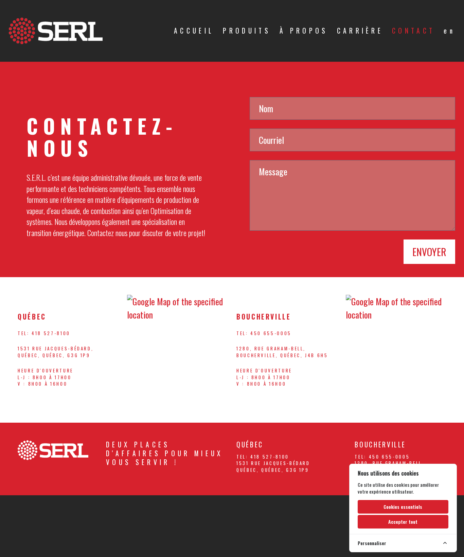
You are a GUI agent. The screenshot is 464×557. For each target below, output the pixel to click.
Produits (247, 31)
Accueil (194, 31)
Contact (413, 31)
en (449, 31)
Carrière (360, 31)
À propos (304, 31)
